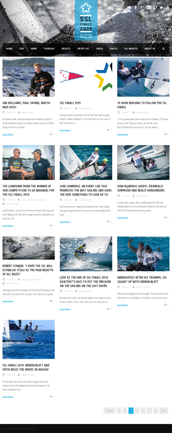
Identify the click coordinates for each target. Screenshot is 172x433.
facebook (36, 199)
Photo (113, 48)
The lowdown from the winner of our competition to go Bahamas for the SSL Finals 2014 (28, 190)
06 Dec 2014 (11, 374)
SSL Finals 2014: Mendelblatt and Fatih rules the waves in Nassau (26, 367)
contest (42, 199)
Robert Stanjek (26, 279)
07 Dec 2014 (125, 286)
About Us (150, 48)
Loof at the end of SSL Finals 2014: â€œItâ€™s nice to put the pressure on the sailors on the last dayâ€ (85, 281)
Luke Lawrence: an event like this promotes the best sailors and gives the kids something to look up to (86, 190)
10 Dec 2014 (68, 291)
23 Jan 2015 (11, 199)
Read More (8, 134)
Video (99, 48)
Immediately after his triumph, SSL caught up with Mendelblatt (142, 279)
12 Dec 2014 (11, 279)
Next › (163, 410)
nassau (24, 199)
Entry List (83, 48)
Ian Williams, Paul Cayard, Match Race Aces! (26, 105)
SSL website (131, 48)
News (34, 48)
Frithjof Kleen (37, 279)
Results (66, 48)
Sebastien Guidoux (28, 112)
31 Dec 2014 (68, 199)
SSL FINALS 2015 (70, 103)
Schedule (49, 48)
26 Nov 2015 (68, 108)
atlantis (29, 199)
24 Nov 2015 (125, 112)
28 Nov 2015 (11, 112)
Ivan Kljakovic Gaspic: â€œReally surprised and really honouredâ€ (141, 188)
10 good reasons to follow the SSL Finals (142, 105)
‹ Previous (109, 410)
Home (9, 48)
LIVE (21, 48)
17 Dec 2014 (125, 195)
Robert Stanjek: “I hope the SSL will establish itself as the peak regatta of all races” (28, 270)
